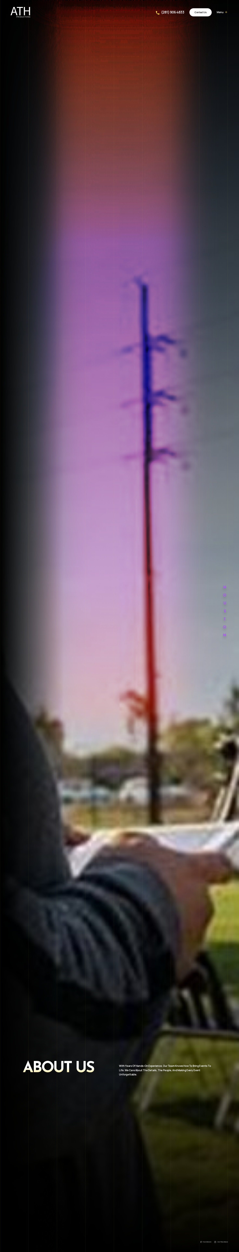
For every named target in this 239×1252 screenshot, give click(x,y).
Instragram (222, 1242)
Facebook (207, 1242)
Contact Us (200, 12)
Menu (220, 12)
